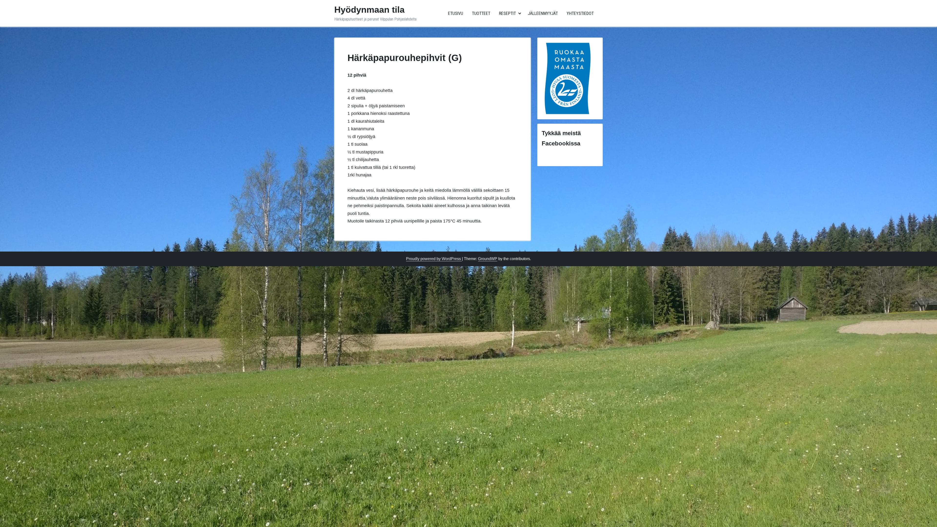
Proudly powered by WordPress (434, 259)
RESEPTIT (507, 13)
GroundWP (487, 259)
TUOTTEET (481, 13)
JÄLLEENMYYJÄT (543, 13)
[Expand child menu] (519, 13)
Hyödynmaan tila (369, 10)
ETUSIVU (455, 13)
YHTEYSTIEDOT (580, 13)
